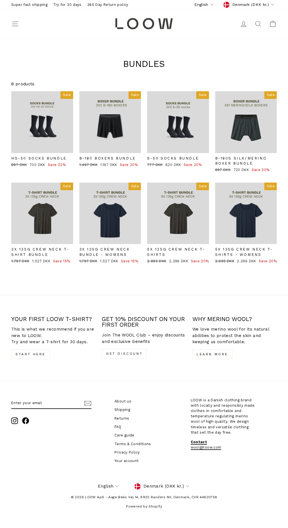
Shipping (122, 410)
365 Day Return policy (108, 5)
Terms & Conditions (132, 444)
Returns (121, 418)
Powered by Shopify (144, 506)
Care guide (124, 435)
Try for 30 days (67, 5)
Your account (126, 461)
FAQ (117, 427)
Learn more (212, 354)
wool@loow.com (206, 447)
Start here (30, 354)
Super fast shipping (29, 5)
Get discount (124, 354)
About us (122, 401)
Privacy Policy (127, 452)
